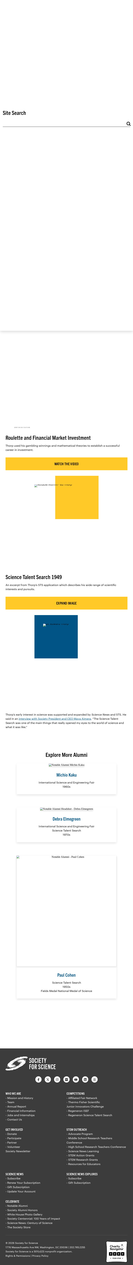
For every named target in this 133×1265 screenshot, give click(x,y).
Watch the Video (66, 464)
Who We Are (13, 1093)
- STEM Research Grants (82, 1159)
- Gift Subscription (18, 1187)
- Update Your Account (21, 1191)
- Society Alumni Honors (22, 1210)
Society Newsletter (18, 1151)
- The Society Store (18, 1227)
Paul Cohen (66, 975)
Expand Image (66, 603)
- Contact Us (14, 1119)
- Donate (11, 1133)
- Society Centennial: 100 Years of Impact (33, 1218)
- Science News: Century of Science (29, 1222)
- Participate (13, 1138)
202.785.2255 (77, 1247)
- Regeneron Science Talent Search (89, 1115)
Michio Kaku (66, 774)
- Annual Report (16, 1106)
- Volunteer (13, 1146)
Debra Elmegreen (67, 818)
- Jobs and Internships (20, 1115)
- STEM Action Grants (80, 1155)
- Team (10, 1102)
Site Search (14, 112)
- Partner (11, 1142)
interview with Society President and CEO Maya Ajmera (55, 718)
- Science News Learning (82, 1151)
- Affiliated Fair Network (81, 1098)
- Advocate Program (79, 1133)
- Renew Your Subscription (23, 1182)
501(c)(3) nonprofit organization (53, 1251)
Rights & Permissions (18, 1255)
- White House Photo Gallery (24, 1214)
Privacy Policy (40, 1255)
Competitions (75, 1093)
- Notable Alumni (17, 1205)
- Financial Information (21, 1110)
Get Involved (14, 1129)
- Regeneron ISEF (77, 1110)
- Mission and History (19, 1098)
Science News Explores (82, 1174)
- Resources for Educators (83, 1164)
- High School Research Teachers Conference (96, 1146)
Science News (15, 1174)
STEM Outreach (76, 1129)
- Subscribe (13, 1178)
